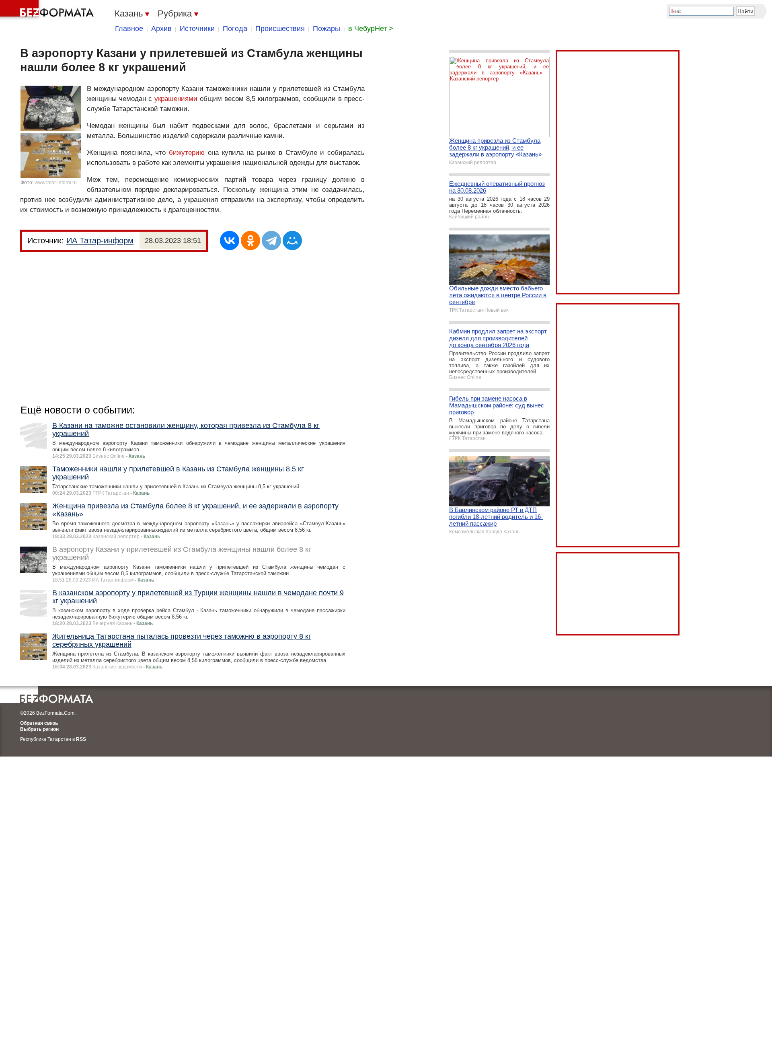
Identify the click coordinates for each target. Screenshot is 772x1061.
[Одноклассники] (250, 240)
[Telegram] (271, 240)
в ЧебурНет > (370, 29)
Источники (197, 29)
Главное (129, 29)
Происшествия (280, 29)
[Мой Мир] (292, 240)
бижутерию (187, 152)
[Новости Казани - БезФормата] (48, 10)
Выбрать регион (39, 729)
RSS (81, 739)
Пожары (326, 29)
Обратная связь (39, 723)
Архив (161, 29)
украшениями (175, 99)
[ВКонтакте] (229, 240)
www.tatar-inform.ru (56, 182)
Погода (235, 29)
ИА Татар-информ (99, 240)
